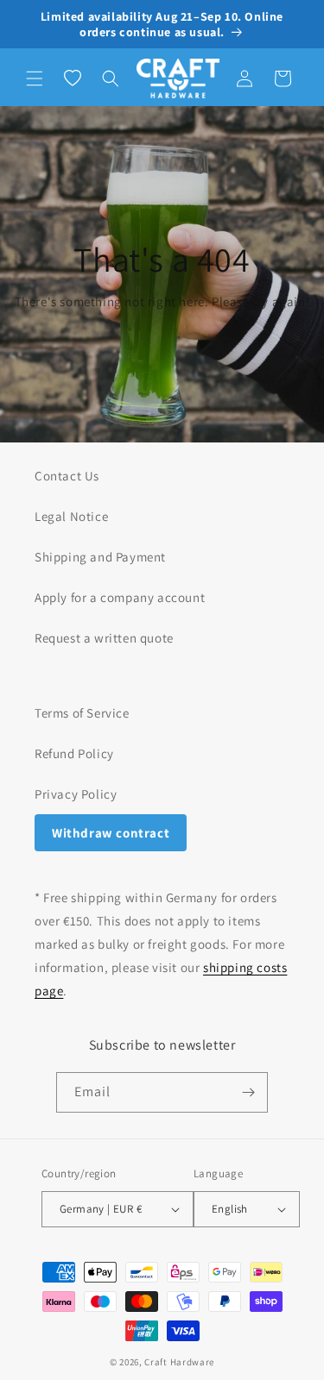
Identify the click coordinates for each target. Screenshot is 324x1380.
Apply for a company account (120, 597)
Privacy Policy (76, 794)
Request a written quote (104, 638)
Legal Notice (71, 516)
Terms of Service (82, 713)
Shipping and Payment (100, 557)
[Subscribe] (248, 1092)
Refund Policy (74, 753)
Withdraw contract (110, 833)
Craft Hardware (179, 1362)
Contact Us (67, 475)
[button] (35, 78)
